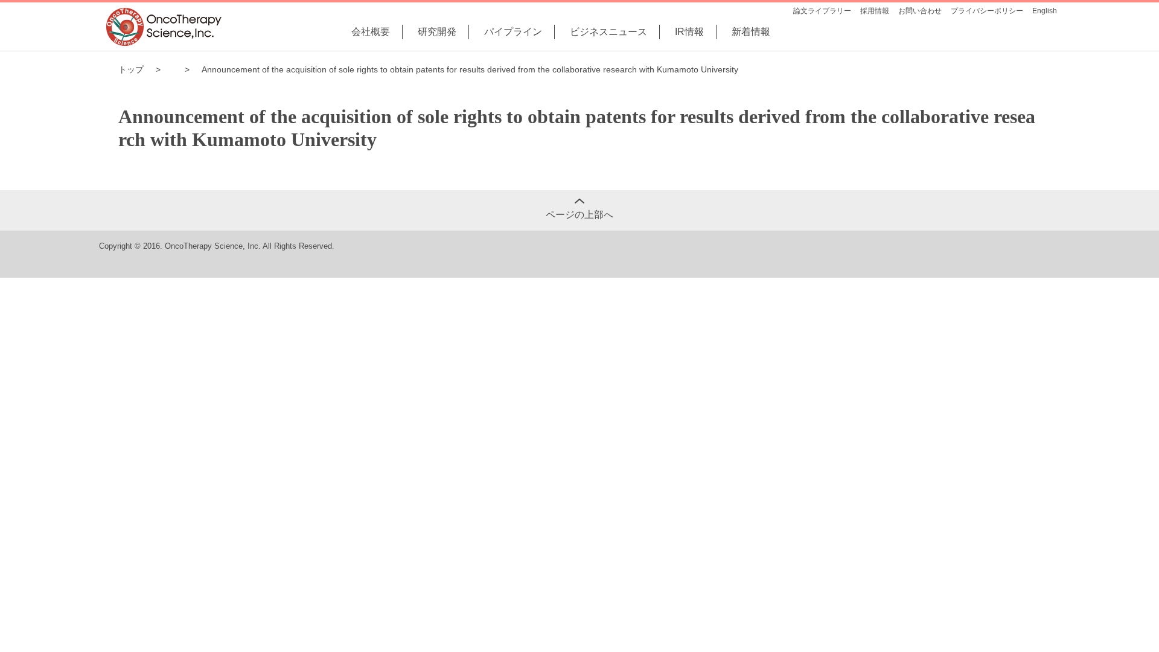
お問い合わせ (920, 11)
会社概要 (370, 32)
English (1044, 11)
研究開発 (437, 32)
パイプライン (513, 32)
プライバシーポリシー (987, 11)
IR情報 (689, 32)
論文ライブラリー (822, 11)
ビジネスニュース (608, 32)
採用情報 (874, 11)
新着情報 (751, 32)
